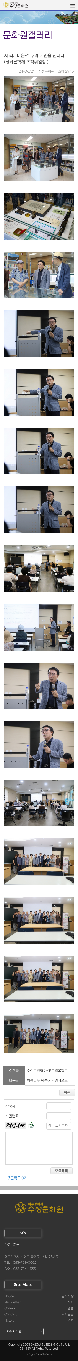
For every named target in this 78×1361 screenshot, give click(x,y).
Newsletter (12, 1302)
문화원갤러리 (27, 36)
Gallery (9, 1308)
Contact (10, 1314)
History (9, 1320)
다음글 (14, 1081)
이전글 (14, 1071)
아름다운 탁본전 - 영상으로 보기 (51, 1081)
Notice (9, 1296)
